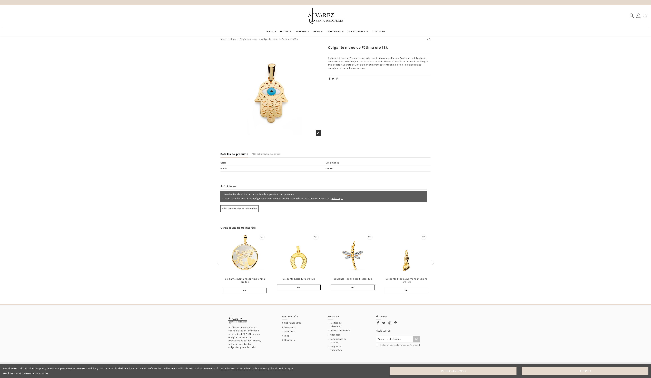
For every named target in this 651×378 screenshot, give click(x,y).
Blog (286, 335)
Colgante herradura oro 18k (299, 278)
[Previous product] (428, 39)
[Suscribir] (416, 339)
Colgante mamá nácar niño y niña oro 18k (245, 280)
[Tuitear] (333, 78)
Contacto (289, 340)
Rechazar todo (453, 371)
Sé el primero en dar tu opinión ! (239, 208)
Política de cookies (340, 330)
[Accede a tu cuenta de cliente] (638, 16)
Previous (218, 263)
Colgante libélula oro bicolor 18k (352, 278)
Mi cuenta (289, 327)
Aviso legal (337, 198)
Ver (245, 290)
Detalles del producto (234, 154)
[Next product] (430, 39)
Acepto (585, 371)
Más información (12, 373)
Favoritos (289, 331)
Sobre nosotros (293, 322)
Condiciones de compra (338, 341)
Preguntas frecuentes (336, 348)
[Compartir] (329, 78)
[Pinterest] (337, 78)
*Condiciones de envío (266, 154)
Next (432, 263)
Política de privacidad (335, 324)
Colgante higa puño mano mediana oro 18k (406, 280)
